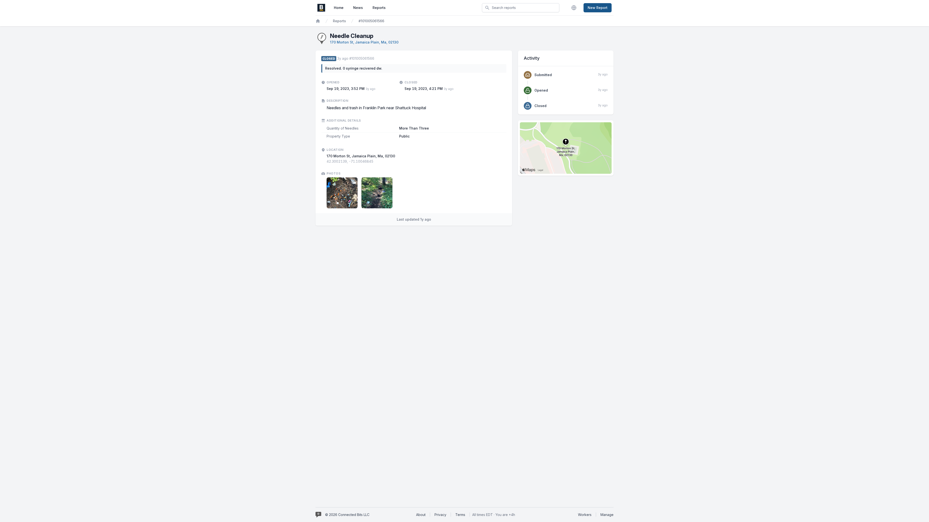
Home (339, 8)
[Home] (317, 21)
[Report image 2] (376, 192)
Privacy (440, 515)
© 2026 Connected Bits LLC (347, 515)
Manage (607, 515)
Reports (379, 8)
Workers (585, 515)
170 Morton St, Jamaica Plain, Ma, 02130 (364, 42)
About (421, 515)
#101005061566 (371, 21)
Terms (460, 515)
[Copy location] (375, 161)
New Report (597, 8)
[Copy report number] (376, 58)
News (358, 8)
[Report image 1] (342, 192)
